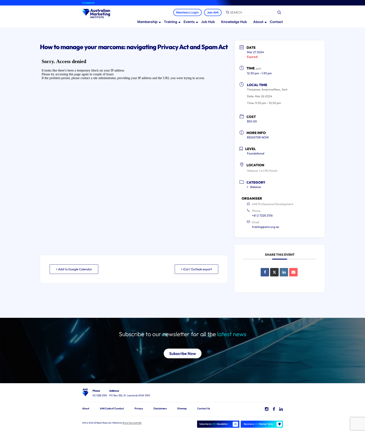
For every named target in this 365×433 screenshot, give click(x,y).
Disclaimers (160, 408)
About (258, 22)
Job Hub (208, 22)
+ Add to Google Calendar (74, 269)
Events (189, 22)
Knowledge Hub (234, 22)
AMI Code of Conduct (112, 408)
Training (170, 22)
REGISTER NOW (258, 137)
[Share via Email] (293, 272)
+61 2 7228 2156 (262, 215)
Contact (276, 22)
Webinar (255, 187)
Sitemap (182, 408)
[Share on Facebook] (265, 272)
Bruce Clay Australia (132, 422)
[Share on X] (274, 272)
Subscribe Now (182, 353)
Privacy (139, 408)
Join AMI (213, 12)
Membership (147, 22)
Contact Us (203, 408)
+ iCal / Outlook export (196, 269)
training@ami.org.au (265, 227)
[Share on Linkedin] (284, 272)
